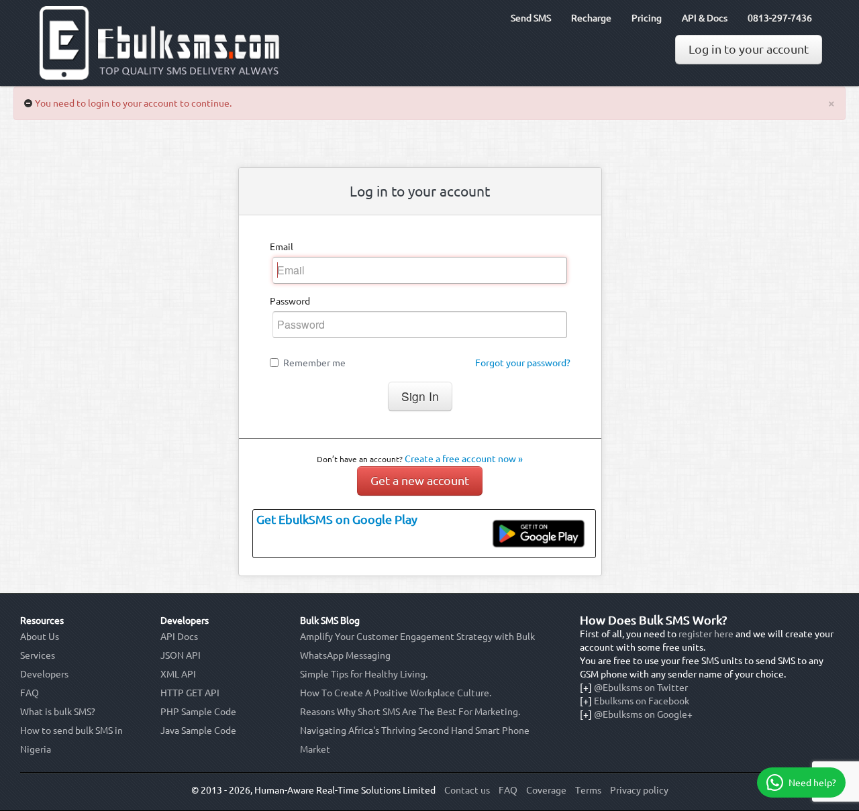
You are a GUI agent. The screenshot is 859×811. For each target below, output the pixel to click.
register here (706, 634)
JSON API (180, 655)
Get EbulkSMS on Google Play (336, 519)
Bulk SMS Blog (330, 620)
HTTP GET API (189, 693)
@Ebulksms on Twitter (641, 687)
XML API (178, 674)
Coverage (546, 790)
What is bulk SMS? (57, 711)
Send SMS (531, 18)
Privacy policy (639, 790)
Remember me (314, 363)
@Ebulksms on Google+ (643, 714)
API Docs (179, 636)
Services (37, 655)
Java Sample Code (198, 730)
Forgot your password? (522, 363)
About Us (39, 636)
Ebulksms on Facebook (641, 701)
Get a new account (419, 480)
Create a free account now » (464, 458)
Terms (588, 790)
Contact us (467, 790)
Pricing (646, 18)
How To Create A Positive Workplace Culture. (395, 693)
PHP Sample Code (198, 711)
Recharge (591, 18)
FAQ (29, 693)
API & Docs (704, 18)
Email (281, 246)
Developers (44, 674)
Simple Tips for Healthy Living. (363, 674)
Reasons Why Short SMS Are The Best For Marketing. (410, 711)
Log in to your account (749, 49)
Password (290, 301)
